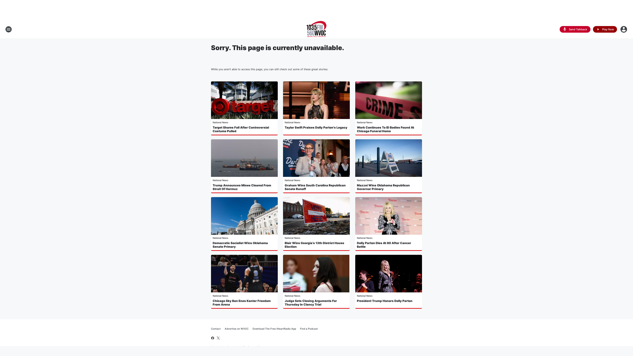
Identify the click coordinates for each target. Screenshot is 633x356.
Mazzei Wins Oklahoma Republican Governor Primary (383, 187)
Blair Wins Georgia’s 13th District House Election (314, 244)
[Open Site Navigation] (8, 29)
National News (220, 122)
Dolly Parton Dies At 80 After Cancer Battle (384, 244)
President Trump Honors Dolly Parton (384, 301)
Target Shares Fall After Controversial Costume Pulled (241, 129)
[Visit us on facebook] (213, 338)
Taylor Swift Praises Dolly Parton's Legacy (316, 127)
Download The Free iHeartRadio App (274, 328)
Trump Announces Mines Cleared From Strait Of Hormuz (242, 187)
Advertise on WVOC (237, 328)
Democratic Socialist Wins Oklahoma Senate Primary (240, 244)
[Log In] (624, 29)
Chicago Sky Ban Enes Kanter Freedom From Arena (242, 302)
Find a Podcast (309, 328)
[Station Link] (316, 29)
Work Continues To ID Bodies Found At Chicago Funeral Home (385, 129)
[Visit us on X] (218, 338)
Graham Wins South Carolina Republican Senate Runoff (315, 187)
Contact (216, 328)
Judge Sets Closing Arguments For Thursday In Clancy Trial (311, 302)
